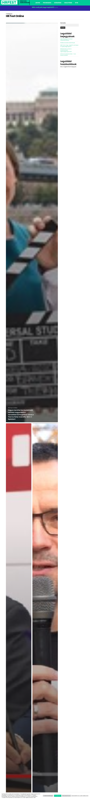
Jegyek (37, 3)
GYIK (76, 3)
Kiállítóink (68, 3)
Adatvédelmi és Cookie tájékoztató (79, 795)
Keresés (63, 23)
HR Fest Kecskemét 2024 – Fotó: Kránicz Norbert (68, 54)
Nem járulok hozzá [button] (66, 795)
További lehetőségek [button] (48, 795)
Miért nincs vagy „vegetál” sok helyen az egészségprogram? (69, 45)
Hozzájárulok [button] (57, 795)
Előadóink (57, 3)
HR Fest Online (12, 407)
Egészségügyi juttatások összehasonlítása (66, 39)
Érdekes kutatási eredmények (67, 42)
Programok (47, 3)
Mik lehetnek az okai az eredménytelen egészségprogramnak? (66, 50)
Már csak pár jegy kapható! (45, 7)
